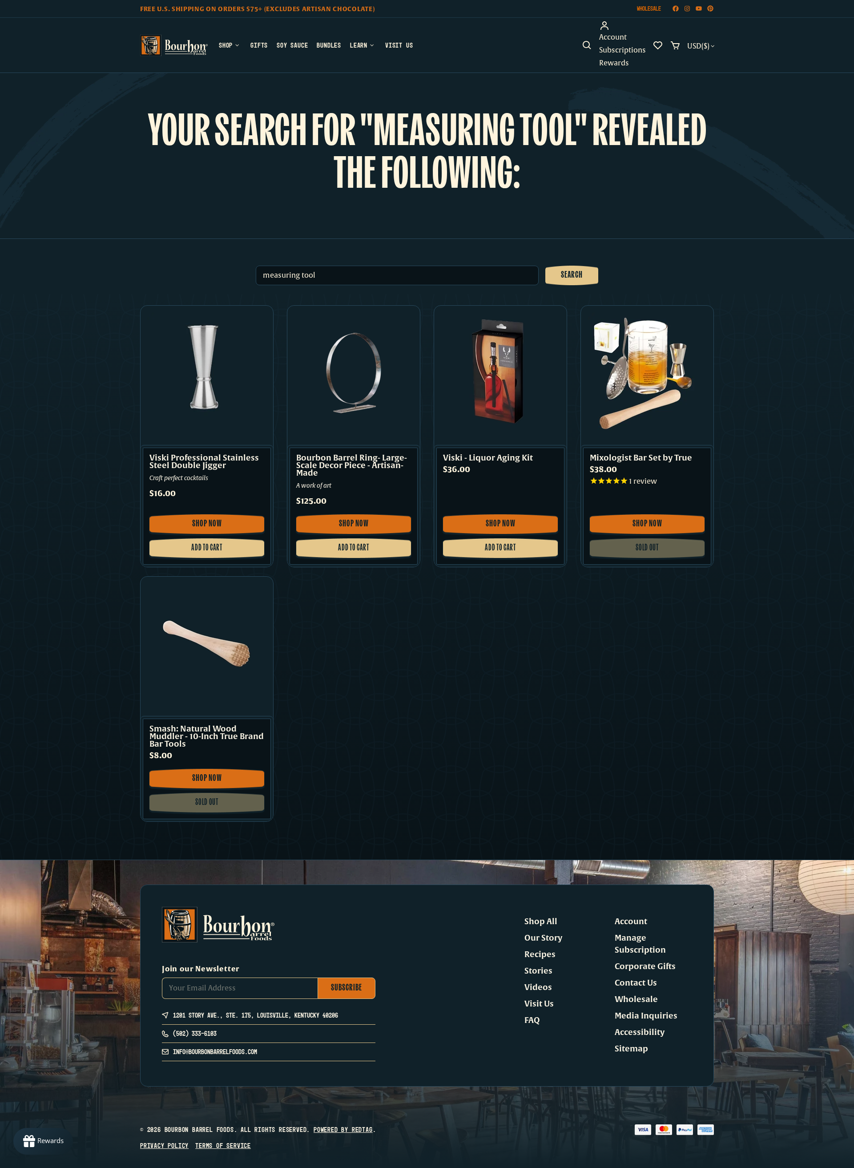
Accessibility (640, 1032)
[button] (587, 45)
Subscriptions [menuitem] (622, 50)
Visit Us (539, 1003)
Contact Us (636, 983)
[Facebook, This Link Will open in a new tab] (675, 8)
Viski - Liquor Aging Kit (488, 458)
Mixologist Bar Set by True (641, 458)
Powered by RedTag (343, 1129)
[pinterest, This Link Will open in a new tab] (710, 8)
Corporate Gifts (645, 966)
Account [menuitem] (613, 37)
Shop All (540, 921)
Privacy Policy (164, 1145)
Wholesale (649, 8)
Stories (538, 971)
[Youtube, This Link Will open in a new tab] (698, 8)
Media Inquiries (646, 1015)
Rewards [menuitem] (614, 63)
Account (631, 921)
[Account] (622, 25)
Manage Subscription (640, 944)
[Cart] (675, 45)
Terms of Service (223, 1145)
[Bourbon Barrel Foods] (174, 45)
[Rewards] (43, 1141)
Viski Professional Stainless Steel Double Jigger (204, 461)
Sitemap (631, 1048)
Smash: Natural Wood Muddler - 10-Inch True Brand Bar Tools (206, 736)
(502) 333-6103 (195, 1033)
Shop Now (218, 527)
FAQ (532, 1020)
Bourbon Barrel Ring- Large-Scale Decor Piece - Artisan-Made (351, 465)
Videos (538, 987)
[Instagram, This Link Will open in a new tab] (687, 8)
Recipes (540, 954)
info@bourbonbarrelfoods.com (215, 1051)
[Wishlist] (658, 45)
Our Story (543, 938)
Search (572, 275)
